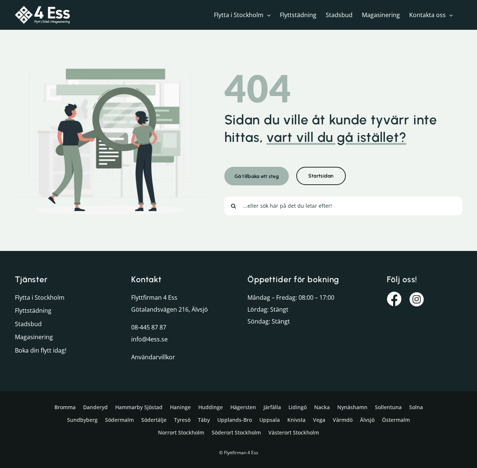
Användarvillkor (153, 357)
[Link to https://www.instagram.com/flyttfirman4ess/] (416, 299)
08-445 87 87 (148, 327)
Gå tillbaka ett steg (256, 176)
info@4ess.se (149, 339)
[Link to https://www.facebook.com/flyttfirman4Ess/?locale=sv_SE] (394, 299)
